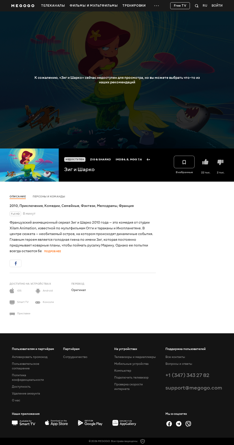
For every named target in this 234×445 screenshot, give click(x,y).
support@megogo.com (193, 387)
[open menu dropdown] (156, 5)
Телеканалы (53, 6)
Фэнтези (88, 206)
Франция (126, 206)
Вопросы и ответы (178, 364)
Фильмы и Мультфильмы (94, 6)
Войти (217, 6)
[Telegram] (178, 423)
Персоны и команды (49, 196)
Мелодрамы (107, 206)
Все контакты (175, 357)
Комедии (52, 206)
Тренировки (134, 6)
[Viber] (188, 423)
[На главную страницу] (22, 5)
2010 (14, 206)
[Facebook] (169, 423)
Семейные (70, 206)
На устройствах (125, 349)
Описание (18, 196)
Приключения (31, 206)
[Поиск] (196, 5)
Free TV (180, 6)
